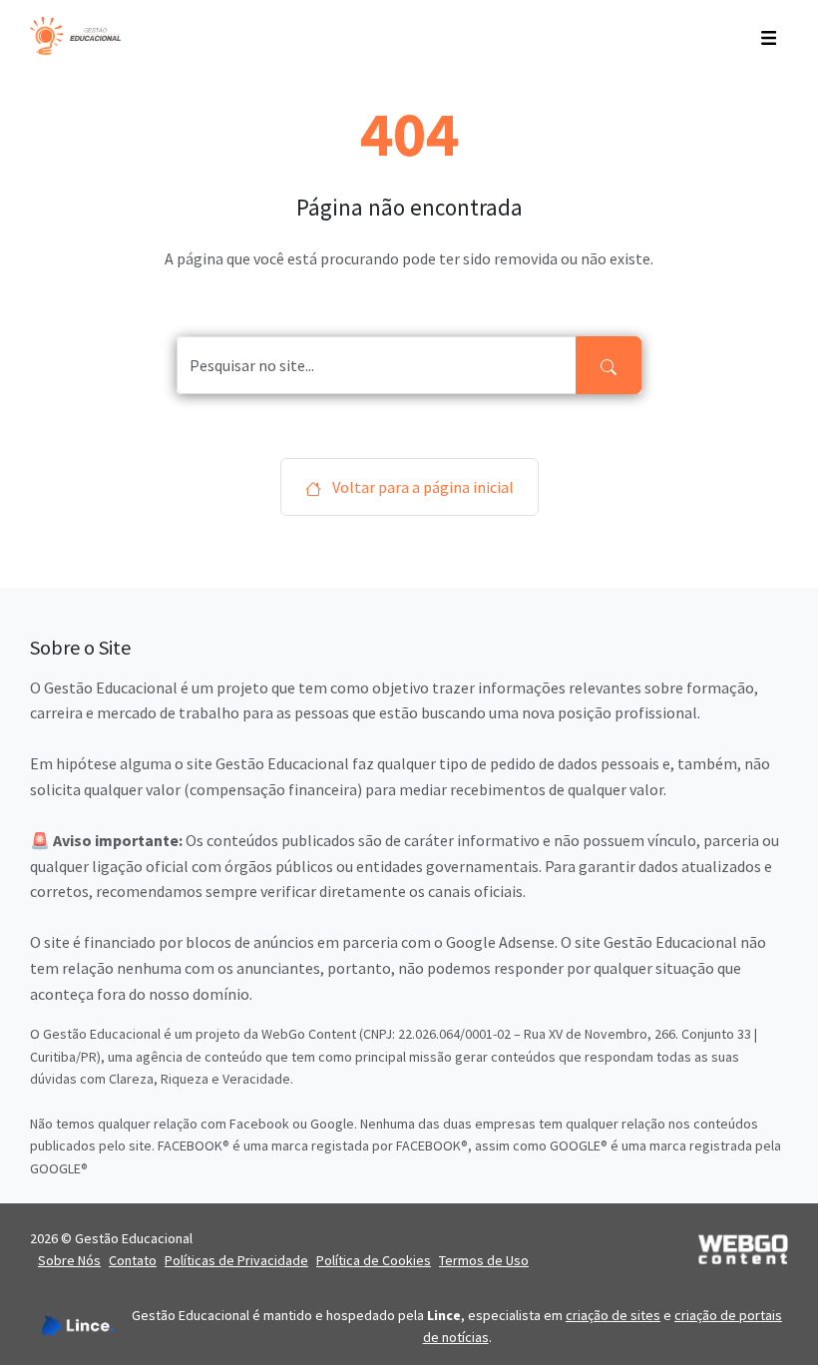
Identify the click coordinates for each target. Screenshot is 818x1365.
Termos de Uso (484, 1260)
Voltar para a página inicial (421, 487)
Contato (133, 1260)
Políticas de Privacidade (236, 1260)
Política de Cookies (373, 1260)
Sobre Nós (69, 1260)
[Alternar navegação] (768, 36)
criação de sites (613, 1315)
